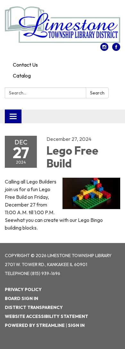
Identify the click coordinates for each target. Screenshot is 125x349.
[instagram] (104, 49)
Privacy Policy (23, 289)
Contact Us (25, 64)
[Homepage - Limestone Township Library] (62, 24)
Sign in (76, 325)
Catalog (22, 75)
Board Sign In (21, 298)
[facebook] (116, 49)
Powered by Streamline (35, 325)
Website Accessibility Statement (46, 316)
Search (97, 93)
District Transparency (34, 307)
